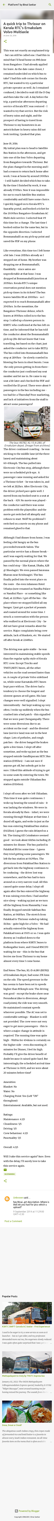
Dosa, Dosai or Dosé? (12, 1425)
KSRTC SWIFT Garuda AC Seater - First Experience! (26, 1326)
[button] (5, 41)
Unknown (18, 1197)
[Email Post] (5, 1171)
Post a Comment (13, 1221)
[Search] (50, 4)
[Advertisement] (27, 1258)
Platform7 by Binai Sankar (22, 4)
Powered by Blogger (28, 1511)
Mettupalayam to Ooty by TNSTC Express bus (23, 1376)
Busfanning (10, 1174)
